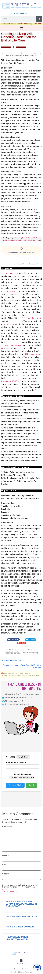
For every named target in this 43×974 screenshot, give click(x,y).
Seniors (20, 660)
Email (5, 865)
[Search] (39, 19)
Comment (7, 827)
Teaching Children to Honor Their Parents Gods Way (21, 240)
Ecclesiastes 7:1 (10, 291)
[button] (21, 28)
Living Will (37, 667)
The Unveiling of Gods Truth (21, 916)
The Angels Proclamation (20, 927)
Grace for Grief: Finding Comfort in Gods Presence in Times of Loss (21, 904)
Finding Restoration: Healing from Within (17, 938)
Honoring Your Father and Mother (27, 238)
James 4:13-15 (10, 381)
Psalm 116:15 (9, 309)
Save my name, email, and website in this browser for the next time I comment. (20, 886)
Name (5, 855)
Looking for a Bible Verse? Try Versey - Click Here (21, 24)
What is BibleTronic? (21, 968)
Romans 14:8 (9, 324)
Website (5, 874)
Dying (23, 665)
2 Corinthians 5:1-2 (32, 318)
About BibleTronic (21, 13)
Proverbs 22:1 (9, 273)
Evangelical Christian (33, 665)
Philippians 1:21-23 (32, 354)
